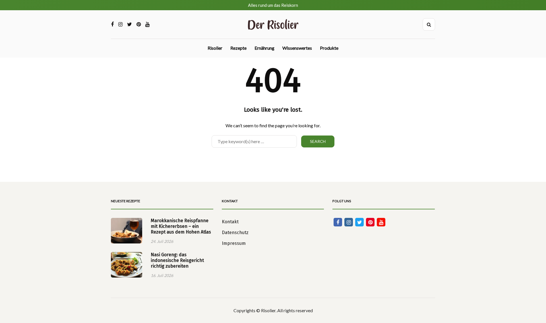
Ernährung (264, 48)
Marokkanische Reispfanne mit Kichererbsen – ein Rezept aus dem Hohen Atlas (181, 226)
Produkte (329, 48)
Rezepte (238, 48)
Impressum (234, 243)
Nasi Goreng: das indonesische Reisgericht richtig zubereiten (177, 260)
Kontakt (230, 221)
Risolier (215, 48)
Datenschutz (235, 232)
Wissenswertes (297, 48)
